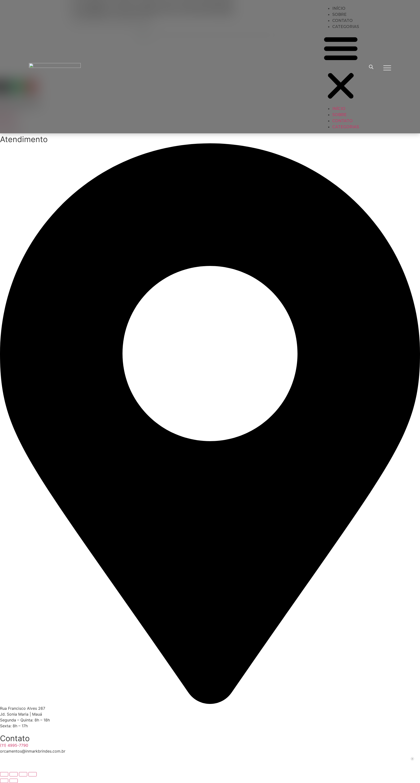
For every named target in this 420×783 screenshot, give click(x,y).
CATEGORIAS (345, 26)
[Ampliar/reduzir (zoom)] (4, 774)
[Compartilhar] (23, 774)
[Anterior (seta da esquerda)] (4, 781)
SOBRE (339, 114)
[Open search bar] (371, 67)
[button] (341, 68)
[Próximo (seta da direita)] (13, 781)
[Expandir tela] (13, 774)
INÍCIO (338, 108)
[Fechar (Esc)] (32, 774)
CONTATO (342, 120)
